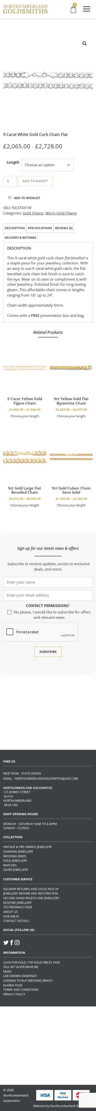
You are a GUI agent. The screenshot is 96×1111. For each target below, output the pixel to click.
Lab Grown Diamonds (20, 976)
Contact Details (16, 921)
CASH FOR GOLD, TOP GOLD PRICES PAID (31, 962)
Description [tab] (15, 228)
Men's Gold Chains (61, 213)
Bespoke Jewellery (17, 903)
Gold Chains (33, 213)
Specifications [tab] (40, 228)
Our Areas (11, 916)
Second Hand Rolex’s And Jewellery (31, 898)
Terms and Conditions (21, 990)
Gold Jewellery (15, 861)
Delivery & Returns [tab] (20, 238)
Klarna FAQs (12, 985)
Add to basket (35, 181)
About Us (10, 912)
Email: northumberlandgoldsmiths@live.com (40, 779)
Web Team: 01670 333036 (22, 773)
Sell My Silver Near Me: (21, 967)
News (7, 971)
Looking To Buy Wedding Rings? (28, 981)
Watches (10, 865)
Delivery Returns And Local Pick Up (31, 889)
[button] (84, 43)
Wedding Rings (15, 856)
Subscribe (48, 651)
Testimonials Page (17, 907)
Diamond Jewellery (18, 851)
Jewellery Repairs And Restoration (30, 893)
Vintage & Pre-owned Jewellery (27, 847)
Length (13, 162)
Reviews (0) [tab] (64, 228)
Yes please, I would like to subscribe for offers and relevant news (52, 614)
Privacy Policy (14, 994)
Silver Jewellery (15, 870)
